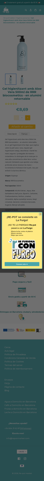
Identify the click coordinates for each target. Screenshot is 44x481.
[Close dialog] (40, 214)
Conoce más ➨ (22, 264)
